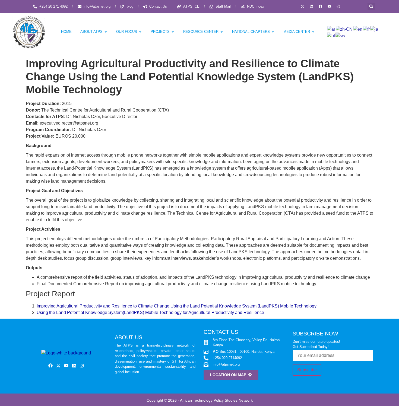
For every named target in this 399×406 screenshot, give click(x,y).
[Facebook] (320, 6)
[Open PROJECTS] (173, 31)
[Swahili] (340, 35)
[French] (366, 29)
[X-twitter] (302, 6)
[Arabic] (331, 29)
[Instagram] (338, 6)
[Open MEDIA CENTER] (313, 31)
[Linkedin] (311, 6)
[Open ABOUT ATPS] (105, 31)
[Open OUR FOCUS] (140, 31)
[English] (358, 29)
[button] (371, 6)
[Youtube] (329, 6)
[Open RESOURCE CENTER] (221, 31)
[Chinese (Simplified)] (344, 29)
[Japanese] (374, 29)
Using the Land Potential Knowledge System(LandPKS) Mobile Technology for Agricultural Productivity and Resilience (150, 312)
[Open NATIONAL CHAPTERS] (273, 31)
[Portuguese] (331, 35)
